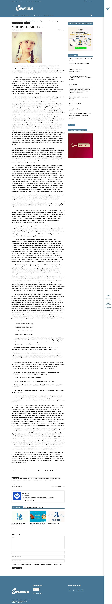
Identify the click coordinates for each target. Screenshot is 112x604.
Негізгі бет (16, 15)
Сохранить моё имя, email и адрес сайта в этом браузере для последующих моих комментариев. (37, 564)
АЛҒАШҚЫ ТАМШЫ (17, 486)
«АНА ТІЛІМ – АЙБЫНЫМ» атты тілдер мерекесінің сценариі (78, 70)
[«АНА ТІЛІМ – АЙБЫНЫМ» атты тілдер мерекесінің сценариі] (38, 516)
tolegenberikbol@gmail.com (49, 593)
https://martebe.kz (25, 495)
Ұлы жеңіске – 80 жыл (74, 109)
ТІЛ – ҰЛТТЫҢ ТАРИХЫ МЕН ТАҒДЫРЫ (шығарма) (79, 64)
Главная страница (16, 21)
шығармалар (45, 480)
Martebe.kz (14, 29)
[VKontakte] (89, 1)
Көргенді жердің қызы (44, 478)
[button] (91, 15)
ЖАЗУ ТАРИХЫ (73, 84)
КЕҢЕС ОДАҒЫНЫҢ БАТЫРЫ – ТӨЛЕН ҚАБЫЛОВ (78, 97)
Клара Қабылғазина (32, 478)
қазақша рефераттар (55, 478)
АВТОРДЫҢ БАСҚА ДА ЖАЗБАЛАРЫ (33, 507)
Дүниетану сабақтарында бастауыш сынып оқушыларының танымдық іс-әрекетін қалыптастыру (80, 115)
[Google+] (26, 500)
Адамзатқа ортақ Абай (53, 523)
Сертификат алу (38, 1)
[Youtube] (92, 1)
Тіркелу (13, 1)
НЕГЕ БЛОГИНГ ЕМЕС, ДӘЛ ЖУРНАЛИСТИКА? (80, 58)
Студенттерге (48, 15)
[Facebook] (84, 1)
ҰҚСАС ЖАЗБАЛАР (17, 507)
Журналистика (44, 21)
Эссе (51, 480)
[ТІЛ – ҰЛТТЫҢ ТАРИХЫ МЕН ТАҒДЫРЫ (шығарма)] (20, 516)
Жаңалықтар (14, 23)
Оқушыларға (37, 15)
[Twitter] (31, 500)
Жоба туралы (19, 1)
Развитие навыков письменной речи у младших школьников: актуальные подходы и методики (80, 78)
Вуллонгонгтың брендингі (58, 486)
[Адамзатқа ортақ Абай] (56, 516)
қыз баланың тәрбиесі (17, 480)
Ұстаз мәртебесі (37, 480)
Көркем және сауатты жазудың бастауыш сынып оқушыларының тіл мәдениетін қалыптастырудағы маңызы (79, 91)
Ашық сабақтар (23, 478)
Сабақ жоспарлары (28, 480)
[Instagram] (87, 1)
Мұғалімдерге (25, 15)
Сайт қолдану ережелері (28, 1)
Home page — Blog (26, 21)
